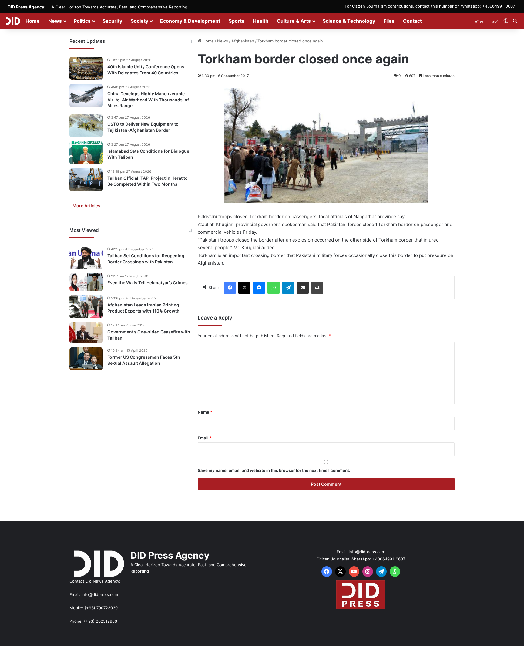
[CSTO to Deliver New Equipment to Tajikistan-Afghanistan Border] (86, 125)
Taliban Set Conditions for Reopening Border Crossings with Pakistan (145, 258)
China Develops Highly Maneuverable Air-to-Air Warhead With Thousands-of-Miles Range (149, 99)
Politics (82, 21)
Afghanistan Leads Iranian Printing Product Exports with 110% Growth (143, 307)
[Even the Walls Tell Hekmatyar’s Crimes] (86, 282)
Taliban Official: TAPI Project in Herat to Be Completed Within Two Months (147, 181)
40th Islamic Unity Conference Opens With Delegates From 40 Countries (145, 69)
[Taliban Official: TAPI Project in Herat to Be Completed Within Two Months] (86, 179)
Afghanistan (242, 41)
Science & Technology (349, 21)
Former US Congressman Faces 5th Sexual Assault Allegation (143, 360)
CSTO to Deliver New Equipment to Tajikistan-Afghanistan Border (143, 127)
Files (389, 21)
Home (32, 21)
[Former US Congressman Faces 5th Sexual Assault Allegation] (86, 358)
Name (205, 412)
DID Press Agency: (26, 6)
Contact (412, 21)
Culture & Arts (294, 21)
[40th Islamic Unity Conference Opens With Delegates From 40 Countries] (86, 68)
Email (205, 437)
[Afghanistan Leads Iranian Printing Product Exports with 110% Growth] (86, 306)
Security (112, 21)
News (55, 21)
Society (139, 21)
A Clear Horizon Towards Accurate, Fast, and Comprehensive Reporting (119, 7)
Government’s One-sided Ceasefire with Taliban (148, 334)
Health (260, 21)
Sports (236, 21)
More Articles (86, 205)
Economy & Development (190, 21)
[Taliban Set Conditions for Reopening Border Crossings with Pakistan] (86, 257)
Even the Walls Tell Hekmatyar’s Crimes (147, 282)
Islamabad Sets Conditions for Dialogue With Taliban (148, 154)
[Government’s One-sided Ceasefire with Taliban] (86, 332)
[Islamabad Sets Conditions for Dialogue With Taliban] (86, 152)
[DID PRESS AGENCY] (13, 21)
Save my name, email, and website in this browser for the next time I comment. (274, 470)
